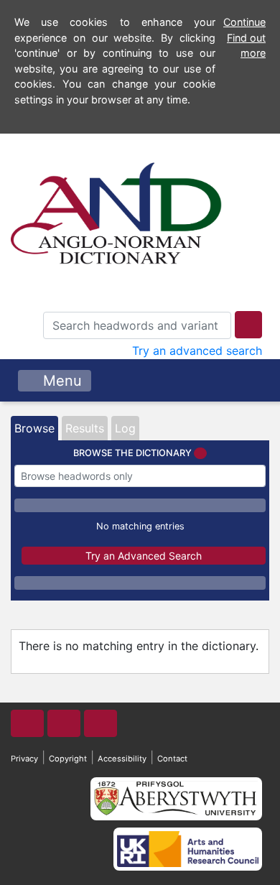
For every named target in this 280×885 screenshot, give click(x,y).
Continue (244, 22)
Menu (60, 380)
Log (125, 428)
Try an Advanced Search (143, 556)
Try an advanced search (197, 350)
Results (84, 428)
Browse (34, 428)
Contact (172, 759)
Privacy (24, 759)
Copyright (68, 759)
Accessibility (122, 759)
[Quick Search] (248, 324)
